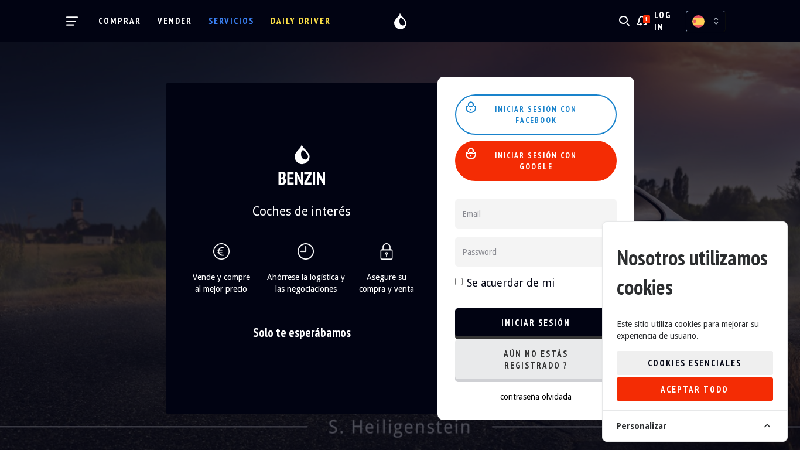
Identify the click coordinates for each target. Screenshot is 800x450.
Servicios (231, 20)
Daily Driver (301, 20)
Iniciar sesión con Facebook (536, 114)
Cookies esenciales (694, 363)
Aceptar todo (695, 389)
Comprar (119, 20)
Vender (175, 20)
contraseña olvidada (536, 396)
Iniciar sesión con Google (536, 161)
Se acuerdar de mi (511, 283)
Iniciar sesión (535, 322)
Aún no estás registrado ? (536, 359)
